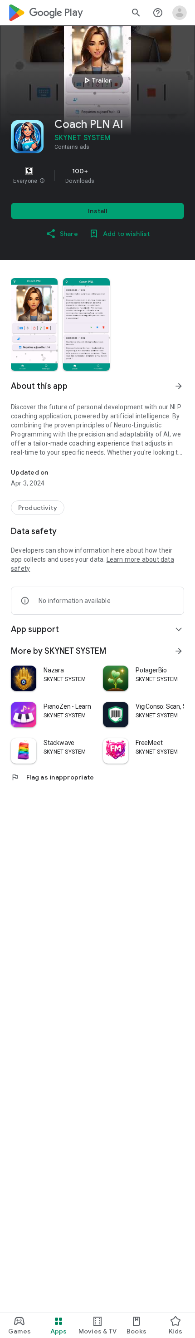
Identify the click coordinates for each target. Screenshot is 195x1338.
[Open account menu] (179, 13)
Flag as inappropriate (52, 777)
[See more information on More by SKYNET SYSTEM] (179, 651)
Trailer (96, 80)
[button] (42, 181)
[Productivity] (37, 508)
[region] (97, 176)
